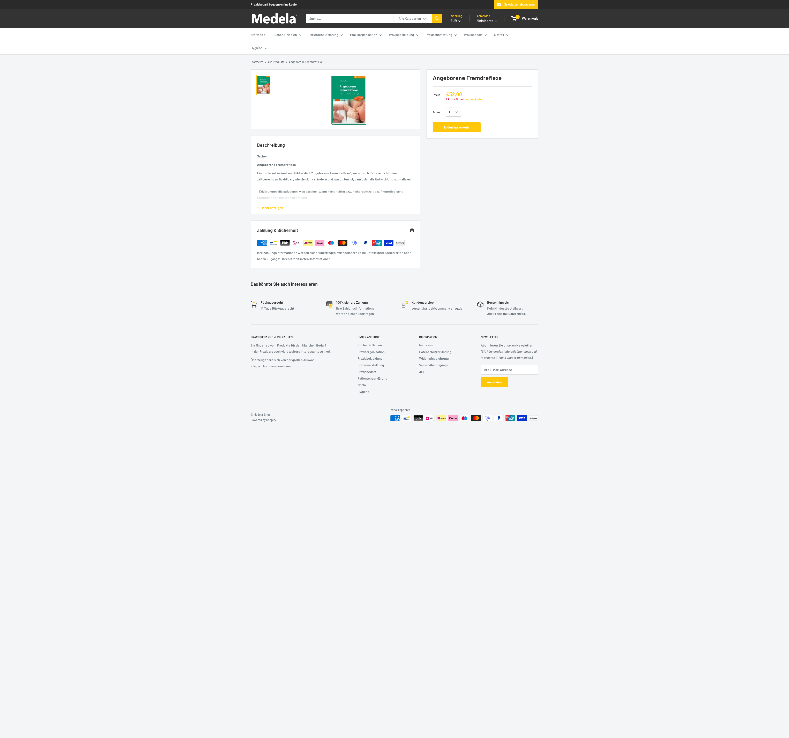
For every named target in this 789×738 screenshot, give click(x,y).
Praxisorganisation (371, 352)
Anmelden (494, 382)
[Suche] (437, 18)
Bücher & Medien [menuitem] (284, 35)
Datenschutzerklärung (435, 352)
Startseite (257, 62)
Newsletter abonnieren (519, 4)
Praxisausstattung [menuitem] (439, 35)
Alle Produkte (276, 62)
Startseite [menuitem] (258, 35)
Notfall (362, 385)
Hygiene (363, 392)
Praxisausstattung (371, 365)
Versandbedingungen (434, 365)
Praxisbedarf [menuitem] (473, 35)
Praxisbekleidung (370, 358)
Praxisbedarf (367, 372)
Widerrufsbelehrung (434, 358)
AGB (422, 372)
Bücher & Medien (370, 345)
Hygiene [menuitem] (257, 48)
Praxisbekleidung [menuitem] (401, 35)
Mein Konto (485, 20)
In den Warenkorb (456, 127)
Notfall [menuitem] (499, 35)
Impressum (427, 345)
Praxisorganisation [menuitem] (363, 35)
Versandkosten (474, 99)
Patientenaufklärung (372, 378)
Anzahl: (438, 112)
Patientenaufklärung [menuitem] (323, 35)
